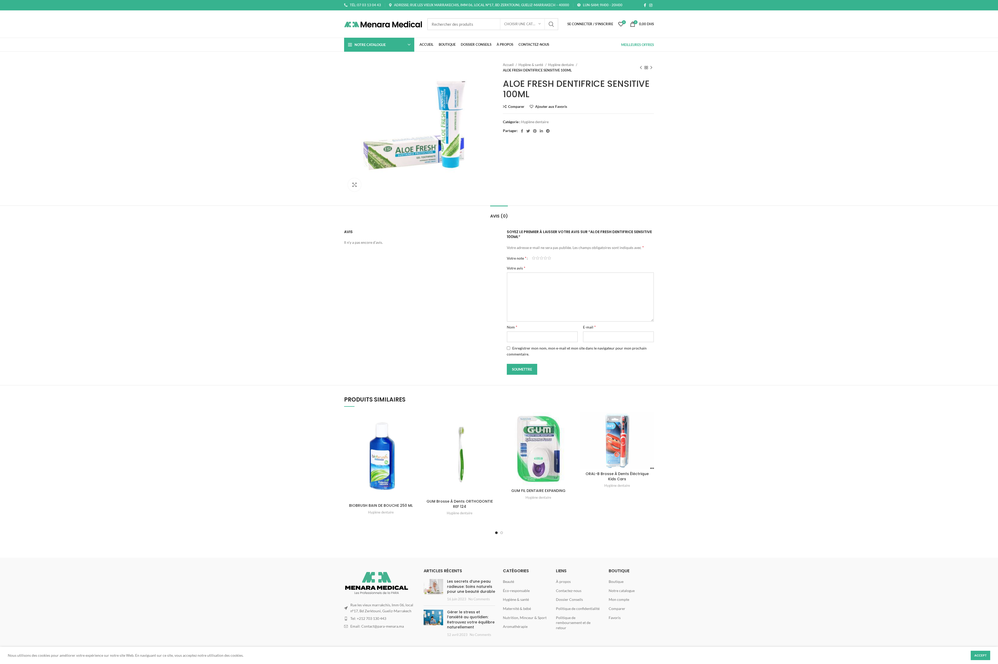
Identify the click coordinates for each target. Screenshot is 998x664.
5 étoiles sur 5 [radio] (549, 258)
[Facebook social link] (645, 5)
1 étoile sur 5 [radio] (534, 258)
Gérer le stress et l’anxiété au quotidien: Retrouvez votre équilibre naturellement (471, 619)
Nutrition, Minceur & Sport (525, 617)
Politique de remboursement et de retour (573, 622)
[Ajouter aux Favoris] (413, 420)
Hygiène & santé (531, 65)
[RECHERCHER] (551, 24)
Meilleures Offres (637, 45)
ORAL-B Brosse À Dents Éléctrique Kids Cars (617, 476)
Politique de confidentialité (578, 608)
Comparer (617, 608)
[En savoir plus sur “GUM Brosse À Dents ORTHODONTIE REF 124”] (492, 432)
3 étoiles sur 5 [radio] (541, 258)
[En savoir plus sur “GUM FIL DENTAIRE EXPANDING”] (571, 432)
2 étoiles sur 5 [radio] (538, 258)
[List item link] (380, 618)
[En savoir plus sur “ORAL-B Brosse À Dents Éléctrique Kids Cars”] (650, 432)
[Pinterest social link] (534, 131)
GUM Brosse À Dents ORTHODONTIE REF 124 (459, 504)
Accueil (508, 65)
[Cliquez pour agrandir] (354, 184)
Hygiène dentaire (561, 65)
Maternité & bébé (517, 608)
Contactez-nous (568, 590)
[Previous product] (641, 67)
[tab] (499, 213)
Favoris (615, 617)
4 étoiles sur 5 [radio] (545, 258)
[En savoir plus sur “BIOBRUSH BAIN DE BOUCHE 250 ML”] (413, 432)
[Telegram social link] (547, 131)
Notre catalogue (622, 590)
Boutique (616, 581)
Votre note (516, 258)
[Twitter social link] (528, 131)
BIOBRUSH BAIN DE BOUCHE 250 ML (381, 505)
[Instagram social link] (651, 5)
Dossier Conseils (569, 599)
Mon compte (619, 599)
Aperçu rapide (413, 444)
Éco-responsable (516, 590)
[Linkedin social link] (541, 131)
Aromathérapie (515, 626)
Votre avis (516, 267)
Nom (512, 326)
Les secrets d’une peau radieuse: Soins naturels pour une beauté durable (471, 586)
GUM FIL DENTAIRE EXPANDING (538, 490)
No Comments (479, 599)
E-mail (589, 326)
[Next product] (651, 67)
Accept (980, 655)
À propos (563, 581)
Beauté (508, 581)
